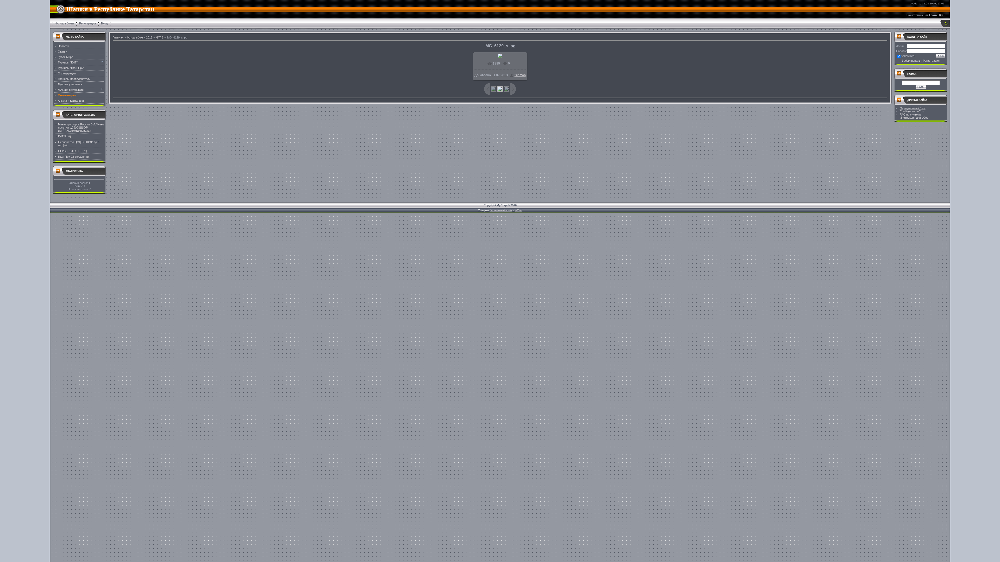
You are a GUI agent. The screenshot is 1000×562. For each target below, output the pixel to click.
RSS (942, 15)
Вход (104, 23)
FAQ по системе (910, 114)
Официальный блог (913, 108)
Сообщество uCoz (912, 111)
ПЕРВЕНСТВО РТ (70, 150)
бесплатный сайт (501, 210)
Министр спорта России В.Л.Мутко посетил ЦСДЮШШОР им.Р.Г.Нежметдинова (81, 127)
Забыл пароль (911, 60)
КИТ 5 (62, 136)
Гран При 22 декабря (71, 156)
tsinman (520, 75)
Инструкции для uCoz (914, 117)
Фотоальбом (135, 37)
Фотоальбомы (64, 23)
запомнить (908, 56)
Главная (118, 37)
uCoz (518, 210)
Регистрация (87, 23)
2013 (149, 37)
